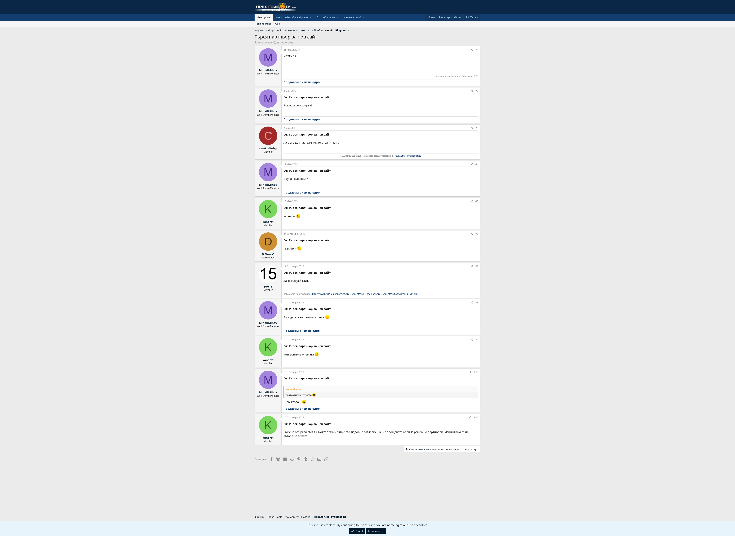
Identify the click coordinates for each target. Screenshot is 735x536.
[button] (311, 17)
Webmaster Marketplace (292, 17)
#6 (476, 233)
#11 (476, 417)
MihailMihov (265, 42)
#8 (476, 302)
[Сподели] (471, 50)
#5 (476, 201)
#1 (476, 49)
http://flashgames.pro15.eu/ (402, 294)
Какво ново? (352, 17)
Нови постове (263, 23)
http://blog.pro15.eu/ (345, 294)
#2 (476, 90)
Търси (277, 23)
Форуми (263, 17)
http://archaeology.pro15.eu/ (372, 294)
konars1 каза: (293, 389)
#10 (476, 372)
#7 (476, 266)
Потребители (325, 17)
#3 (476, 128)
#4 (476, 164)
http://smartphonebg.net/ (408, 155)
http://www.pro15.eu (323, 294)
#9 (476, 339)
